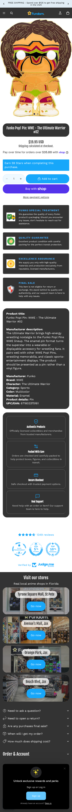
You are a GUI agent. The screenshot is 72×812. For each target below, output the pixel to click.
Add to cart (49, 178)
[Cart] (68, 13)
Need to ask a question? (24, 710)
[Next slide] (68, 4)
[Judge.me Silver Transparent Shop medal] (53, 549)
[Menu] (4, 13)
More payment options (36, 197)
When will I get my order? (25, 733)
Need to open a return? (24, 718)
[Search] (11, 13)
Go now (36, 606)
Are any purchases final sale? (28, 726)
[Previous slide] (4, 4)
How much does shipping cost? (29, 741)
